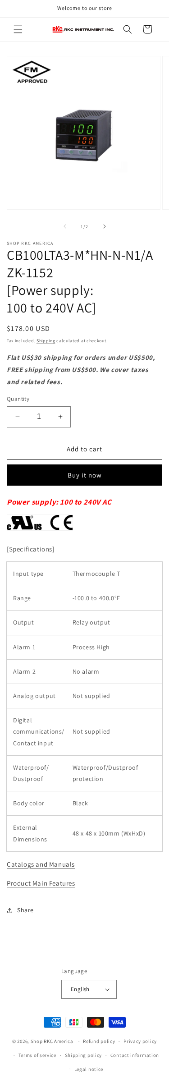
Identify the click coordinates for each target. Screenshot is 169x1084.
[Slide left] (65, 226)
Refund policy (99, 1041)
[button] (18, 29)
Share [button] (25, 910)
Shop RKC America (52, 1041)
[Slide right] (104, 226)
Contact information (134, 1055)
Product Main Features (41, 883)
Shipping (46, 341)
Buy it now (85, 475)
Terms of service (37, 1055)
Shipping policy (83, 1055)
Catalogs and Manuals (41, 864)
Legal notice (88, 1069)
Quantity (18, 399)
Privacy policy (140, 1041)
